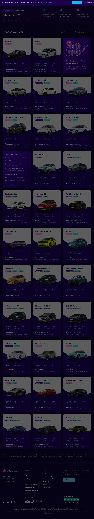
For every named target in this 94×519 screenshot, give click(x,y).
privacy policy (49, 2)
